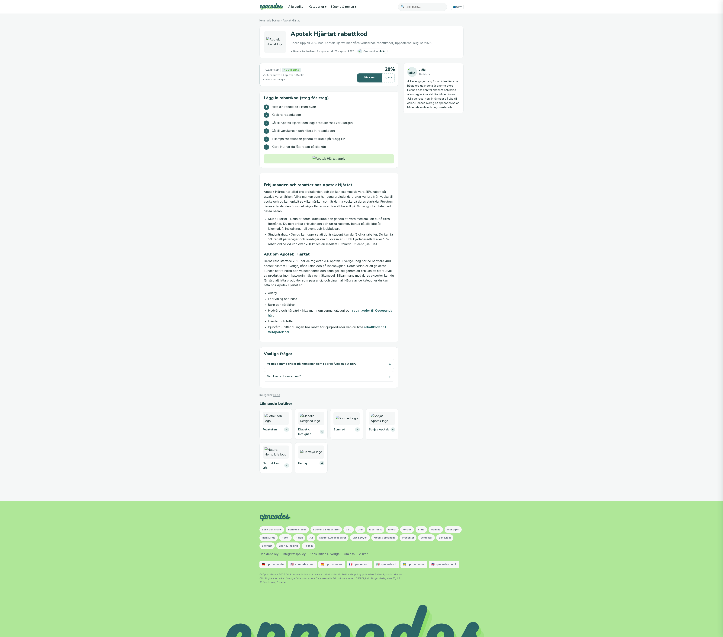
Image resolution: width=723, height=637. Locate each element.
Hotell (285, 537)
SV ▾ (457, 6)
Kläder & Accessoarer (332, 537)
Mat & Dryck (359, 537)
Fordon (407, 529)
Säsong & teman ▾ (343, 6)
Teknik (308, 545)
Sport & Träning (288, 545)
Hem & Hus (268, 537)
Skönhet (267, 545)
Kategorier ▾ (317, 6)
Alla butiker (296, 6)
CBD (348, 529)
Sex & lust (445, 537)
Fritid (421, 529)
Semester (426, 537)
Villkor (363, 554)
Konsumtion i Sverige (325, 554)
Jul (311, 537)
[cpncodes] (271, 6)
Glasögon (453, 529)
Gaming (436, 529)
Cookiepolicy (268, 554)
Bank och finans (272, 529)
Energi (392, 529)
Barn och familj (297, 529)
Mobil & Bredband (385, 537)
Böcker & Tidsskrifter (326, 529)
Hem (262, 20)
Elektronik (375, 529)
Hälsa (276, 395)
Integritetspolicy (294, 554)
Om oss (349, 554)
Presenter (408, 537)
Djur (360, 529)
